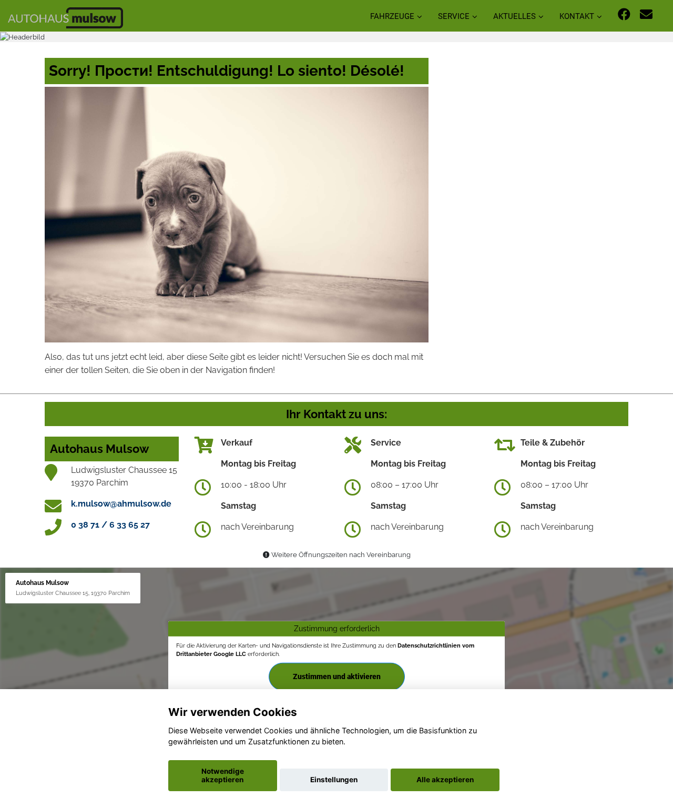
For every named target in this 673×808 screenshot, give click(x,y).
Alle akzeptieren (445, 779)
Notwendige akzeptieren (222, 775)
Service (454, 16)
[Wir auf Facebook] (624, 14)
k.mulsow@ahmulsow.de (121, 504)
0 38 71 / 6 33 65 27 (110, 525)
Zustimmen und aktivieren (337, 676)
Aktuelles (514, 16)
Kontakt (576, 16)
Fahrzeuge (392, 16)
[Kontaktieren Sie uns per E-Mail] (646, 14)
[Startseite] (65, 17)
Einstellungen (334, 779)
